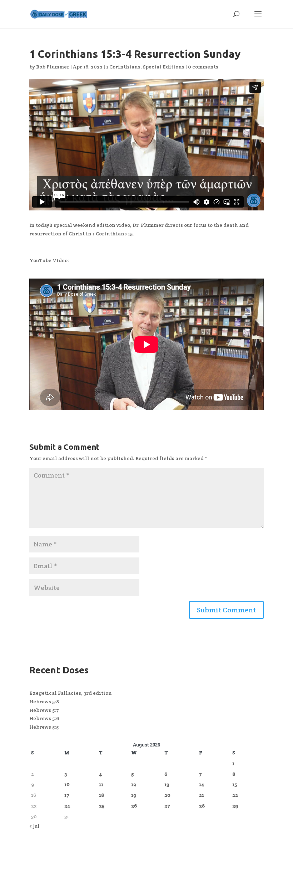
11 (101, 784)
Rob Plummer (52, 66)
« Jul (34, 826)
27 (167, 805)
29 (235, 805)
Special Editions (163, 66)
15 (234, 784)
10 (67, 784)
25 (101, 805)
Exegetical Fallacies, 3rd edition (70, 693)
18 (101, 795)
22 (235, 795)
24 (67, 805)
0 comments (203, 66)
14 (201, 784)
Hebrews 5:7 (44, 710)
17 (66, 795)
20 (167, 795)
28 (202, 805)
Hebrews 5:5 (44, 727)
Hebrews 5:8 (44, 701)
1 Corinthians (123, 66)
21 (201, 795)
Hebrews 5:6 (44, 718)
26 (134, 805)
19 (133, 795)
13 (166, 784)
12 (133, 784)
